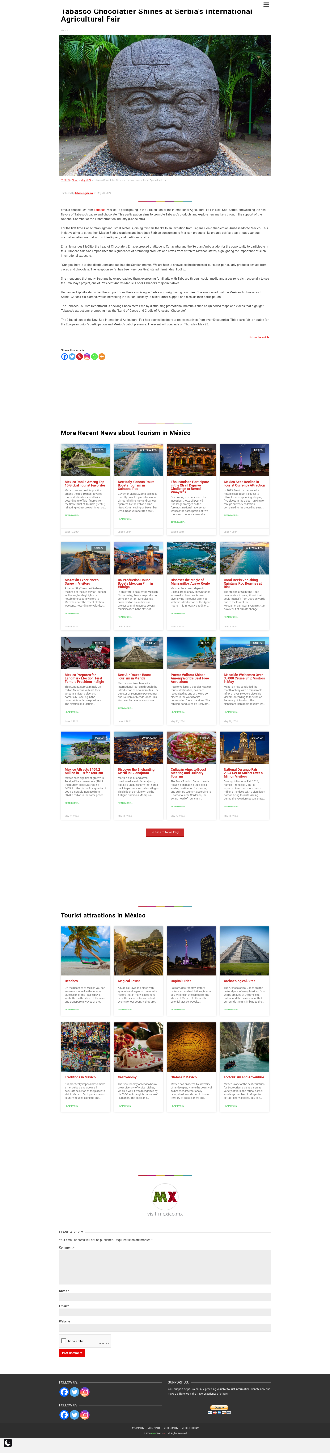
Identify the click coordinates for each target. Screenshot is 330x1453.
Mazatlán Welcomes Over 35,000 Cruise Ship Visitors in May (244, 678)
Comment (66, 1247)
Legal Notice (154, 1428)
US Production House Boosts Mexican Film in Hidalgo (135, 583)
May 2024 (86, 180)
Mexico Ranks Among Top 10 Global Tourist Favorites (85, 483)
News (75, 180)
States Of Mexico (184, 1077)
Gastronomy (127, 1077)
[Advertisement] (165, 391)
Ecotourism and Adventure (244, 1077)
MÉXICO (65, 180)
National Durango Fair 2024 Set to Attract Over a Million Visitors (243, 772)
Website (64, 1321)
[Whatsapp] (94, 356)
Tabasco (99, 210)
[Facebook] (64, 356)
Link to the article (259, 337)
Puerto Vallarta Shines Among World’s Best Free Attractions (190, 678)
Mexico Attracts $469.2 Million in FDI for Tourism (84, 771)
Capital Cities (181, 981)
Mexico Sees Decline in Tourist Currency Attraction (244, 483)
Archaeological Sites (239, 981)
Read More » (72, 515)
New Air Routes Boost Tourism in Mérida (134, 676)
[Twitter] (72, 356)
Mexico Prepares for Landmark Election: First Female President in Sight (84, 678)
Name (64, 1291)
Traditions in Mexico (80, 1077)
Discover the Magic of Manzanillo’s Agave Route (190, 581)
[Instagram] (87, 356)
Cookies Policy (171, 1428)
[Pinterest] (79, 356)
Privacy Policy (137, 1428)
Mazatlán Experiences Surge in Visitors (82, 581)
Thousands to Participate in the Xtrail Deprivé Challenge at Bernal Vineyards (190, 487)
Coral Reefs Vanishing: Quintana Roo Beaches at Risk (243, 583)
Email (64, 1306)
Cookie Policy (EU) (190, 1428)
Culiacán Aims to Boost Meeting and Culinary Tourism (188, 772)
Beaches (71, 981)
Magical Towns (129, 981)
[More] (102, 356)
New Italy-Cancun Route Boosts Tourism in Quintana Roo (136, 485)
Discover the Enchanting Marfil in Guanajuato (136, 771)
